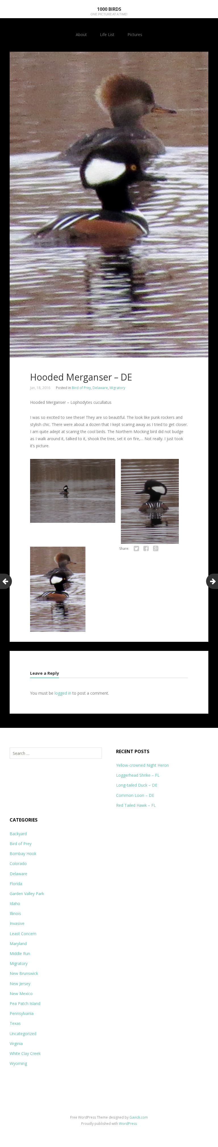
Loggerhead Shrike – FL (138, 775)
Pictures (134, 34)
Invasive (17, 923)
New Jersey (20, 983)
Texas (15, 1023)
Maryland (18, 943)
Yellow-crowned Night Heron (142, 765)
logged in (62, 693)
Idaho (15, 903)
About (81, 34)
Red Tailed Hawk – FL (136, 805)
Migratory (117, 387)
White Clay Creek (25, 1053)
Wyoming (18, 1063)
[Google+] (156, 548)
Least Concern (23, 933)
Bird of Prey (81, 387)
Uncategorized (23, 1033)
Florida (16, 883)
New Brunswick (24, 973)
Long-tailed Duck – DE (136, 785)
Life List (107, 34)
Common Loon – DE (135, 795)
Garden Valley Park (27, 893)
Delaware (100, 387)
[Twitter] (136, 548)
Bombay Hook (23, 853)
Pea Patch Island (25, 1003)
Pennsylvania (21, 1013)
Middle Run (20, 953)
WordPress (128, 1123)
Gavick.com (138, 1117)
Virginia (16, 1043)
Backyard (18, 833)
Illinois (15, 913)
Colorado (18, 863)
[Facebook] (146, 548)
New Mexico (21, 993)
